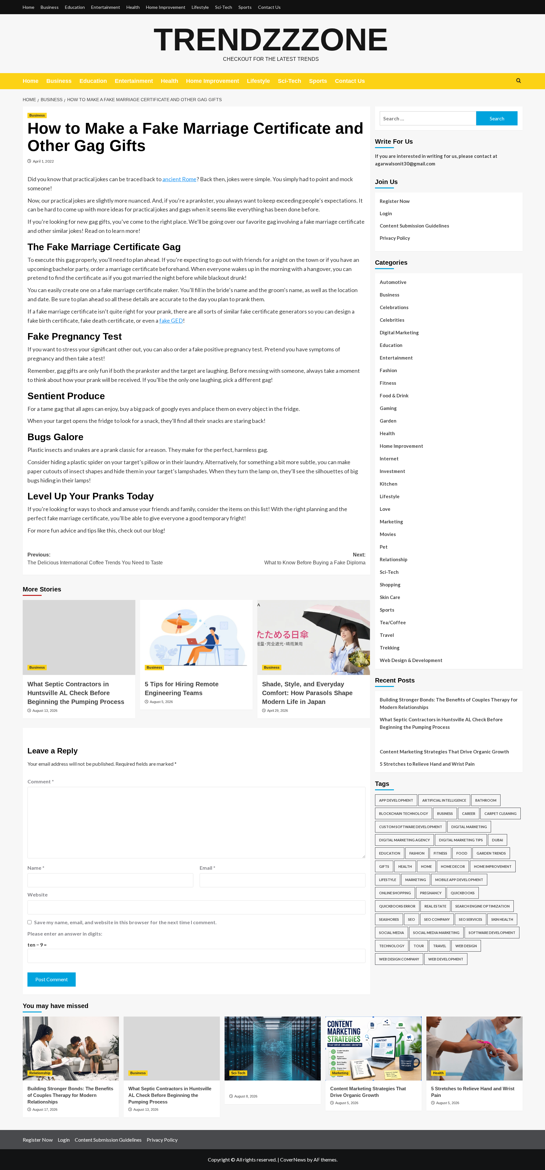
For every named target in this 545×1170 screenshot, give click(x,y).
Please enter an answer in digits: (64, 934)
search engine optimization (482, 906)
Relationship (393, 559)
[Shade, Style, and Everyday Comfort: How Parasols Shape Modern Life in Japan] (313, 637)
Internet (389, 458)
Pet (384, 547)
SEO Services (470, 919)
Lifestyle (200, 7)
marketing (415, 880)
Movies (388, 534)
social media (391, 933)
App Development (396, 800)
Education (75, 7)
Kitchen (388, 484)
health (405, 866)
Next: (315, 559)
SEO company (437, 919)
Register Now (395, 201)
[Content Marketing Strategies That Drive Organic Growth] (373, 1049)
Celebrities (392, 320)
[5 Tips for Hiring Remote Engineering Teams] (196, 637)
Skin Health (502, 919)
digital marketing (469, 827)
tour (418, 946)
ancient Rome (179, 179)
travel (439, 946)
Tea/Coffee (393, 622)
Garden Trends (491, 853)
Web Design (466, 946)
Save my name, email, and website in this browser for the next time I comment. (125, 922)
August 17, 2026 (44, 1109)
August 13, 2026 (44, 710)
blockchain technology (403, 813)
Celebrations (394, 307)
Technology (391, 946)
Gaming (388, 408)
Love (385, 509)
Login (386, 213)
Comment (40, 781)
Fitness (388, 383)
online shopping (395, 893)
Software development (492, 933)
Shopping (390, 584)
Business (50, 7)
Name (35, 868)
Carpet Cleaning (500, 813)
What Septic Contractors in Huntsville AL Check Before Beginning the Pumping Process (75, 693)
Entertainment (105, 7)
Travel (387, 635)
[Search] (519, 80)
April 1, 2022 (43, 161)
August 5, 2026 (161, 702)
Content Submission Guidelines (414, 225)
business (445, 813)
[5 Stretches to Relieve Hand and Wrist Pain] (474, 1049)
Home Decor (453, 866)
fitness (440, 853)
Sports (245, 7)
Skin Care (390, 597)
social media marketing (436, 933)
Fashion (388, 370)
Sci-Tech (223, 7)
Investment (392, 471)
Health (133, 7)
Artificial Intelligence (444, 800)
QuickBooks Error (397, 906)
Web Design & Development (411, 660)
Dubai (497, 840)
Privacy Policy (395, 238)
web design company (399, 959)
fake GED (171, 320)
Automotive (393, 282)
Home (28, 7)
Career (468, 813)
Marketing (391, 521)
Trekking (390, 647)
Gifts (384, 866)
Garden (388, 421)
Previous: (95, 559)
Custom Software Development (410, 827)
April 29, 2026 (277, 710)
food (461, 853)
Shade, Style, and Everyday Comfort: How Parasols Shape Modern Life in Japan (307, 693)
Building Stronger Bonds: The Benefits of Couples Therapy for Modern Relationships (449, 703)
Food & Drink (394, 395)
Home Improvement (165, 7)
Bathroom (485, 800)
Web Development (445, 959)
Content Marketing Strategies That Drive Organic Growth (444, 751)
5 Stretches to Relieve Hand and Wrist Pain (427, 764)
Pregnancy (431, 893)
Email (207, 868)
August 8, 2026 (245, 1096)
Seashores (389, 919)
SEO (411, 919)
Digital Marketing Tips (461, 840)
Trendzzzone (271, 39)
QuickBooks (463, 893)
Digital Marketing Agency (404, 840)
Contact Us (269, 7)
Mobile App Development (459, 880)
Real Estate (435, 906)
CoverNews (293, 1159)
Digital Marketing (399, 332)
